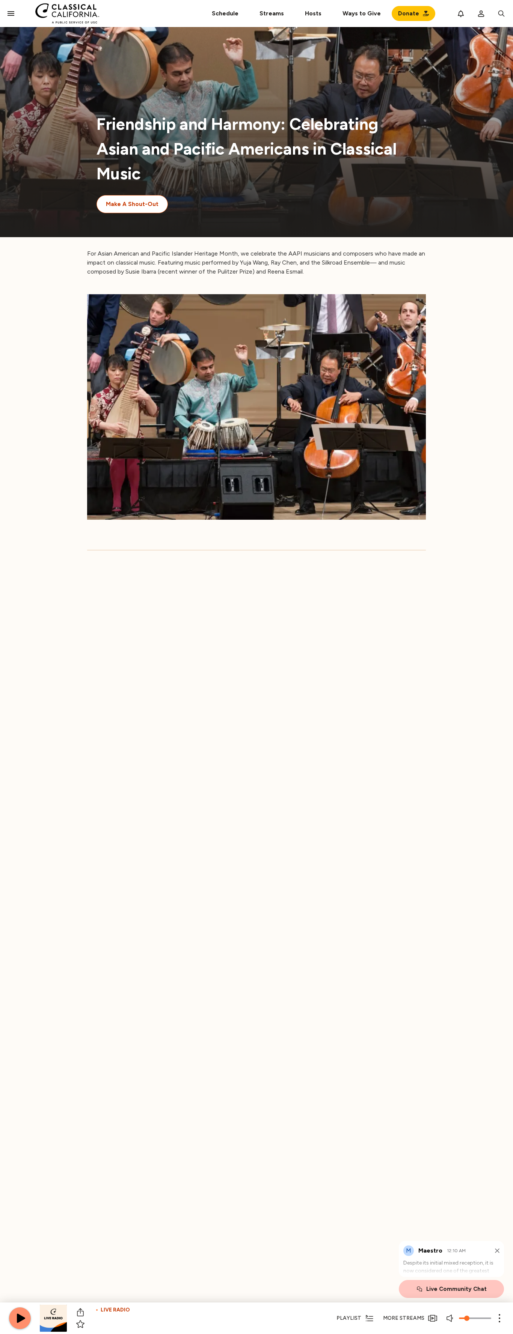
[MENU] (11, 13)
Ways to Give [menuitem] (362, 13)
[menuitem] (272, 13)
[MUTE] (450, 1318)
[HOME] (67, 13)
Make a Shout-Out (132, 204)
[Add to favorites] (80, 1324)
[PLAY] (20, 1318)
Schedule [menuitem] (225, 13)
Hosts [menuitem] (313, 13)
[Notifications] (460, 13)
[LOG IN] (481, 13)
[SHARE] (80, 1312)
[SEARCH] (501, 13)
